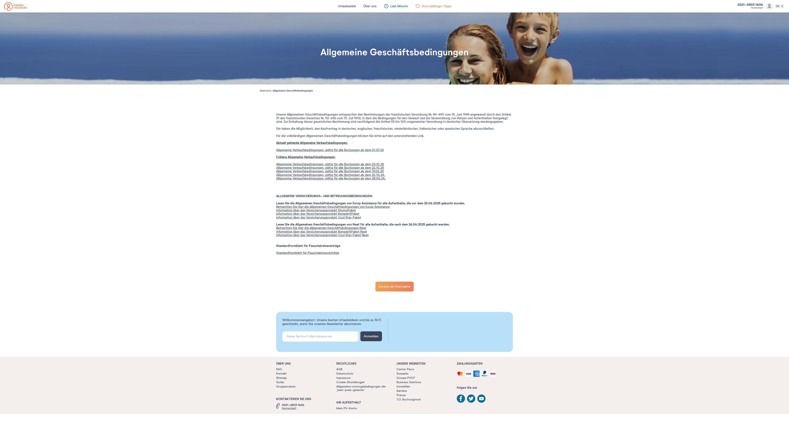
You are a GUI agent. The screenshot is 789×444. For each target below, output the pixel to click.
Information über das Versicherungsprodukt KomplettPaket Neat (321, 232)
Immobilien (403, 386)
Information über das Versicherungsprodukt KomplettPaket (317, 214)
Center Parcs (405, 369)
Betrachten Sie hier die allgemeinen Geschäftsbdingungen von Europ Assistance (333, 207)
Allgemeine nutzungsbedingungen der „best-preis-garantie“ (361, 388)
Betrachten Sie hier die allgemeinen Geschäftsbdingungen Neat (321, 228)
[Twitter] (471, 398)
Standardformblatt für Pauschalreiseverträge (307, 253)
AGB (339, 369)
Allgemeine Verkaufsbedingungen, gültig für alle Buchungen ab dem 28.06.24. (331, 178)
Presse (401, 395)
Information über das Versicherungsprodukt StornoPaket (316, 210)
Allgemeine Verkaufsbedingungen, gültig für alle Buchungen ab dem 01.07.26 (330, 150)
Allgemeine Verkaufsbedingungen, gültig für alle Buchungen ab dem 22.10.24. (330, 175)
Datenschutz (344, 373)
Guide (280, 382)
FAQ (279, 369)
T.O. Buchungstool (409, 399)
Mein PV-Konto (346, 408)
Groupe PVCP (406, 378)
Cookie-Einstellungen (350, 382)
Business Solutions (409, 382)
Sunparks (402, 373)
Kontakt (281, 373)
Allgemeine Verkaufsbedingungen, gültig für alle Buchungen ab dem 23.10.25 (330, 164)
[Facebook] (461, 398)
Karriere (402, 391)
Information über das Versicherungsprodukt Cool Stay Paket (318, 217)
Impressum (343, 378)
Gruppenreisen (286, 386)
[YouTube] (481, 398)
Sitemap (281, 378)
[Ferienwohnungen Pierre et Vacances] (15, 6)
